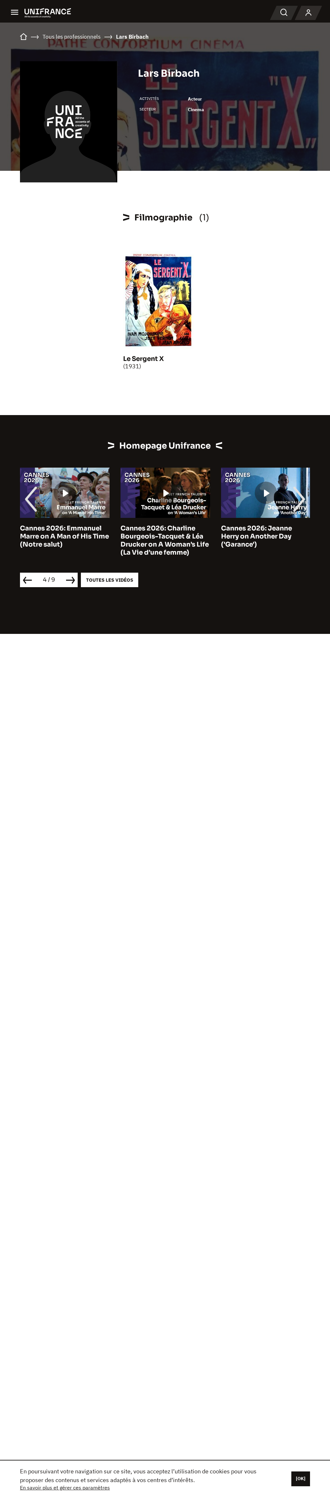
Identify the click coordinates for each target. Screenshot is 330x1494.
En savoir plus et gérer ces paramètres (65, 1487)
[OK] (301, 1478)
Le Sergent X (143, 359)
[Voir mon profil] (308, 13)
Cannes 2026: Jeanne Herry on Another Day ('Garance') (256, 536)
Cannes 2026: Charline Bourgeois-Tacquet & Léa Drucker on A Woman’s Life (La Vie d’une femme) (165, 540)
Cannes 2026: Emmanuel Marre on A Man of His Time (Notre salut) (64, 536)
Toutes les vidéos (109, 580)
